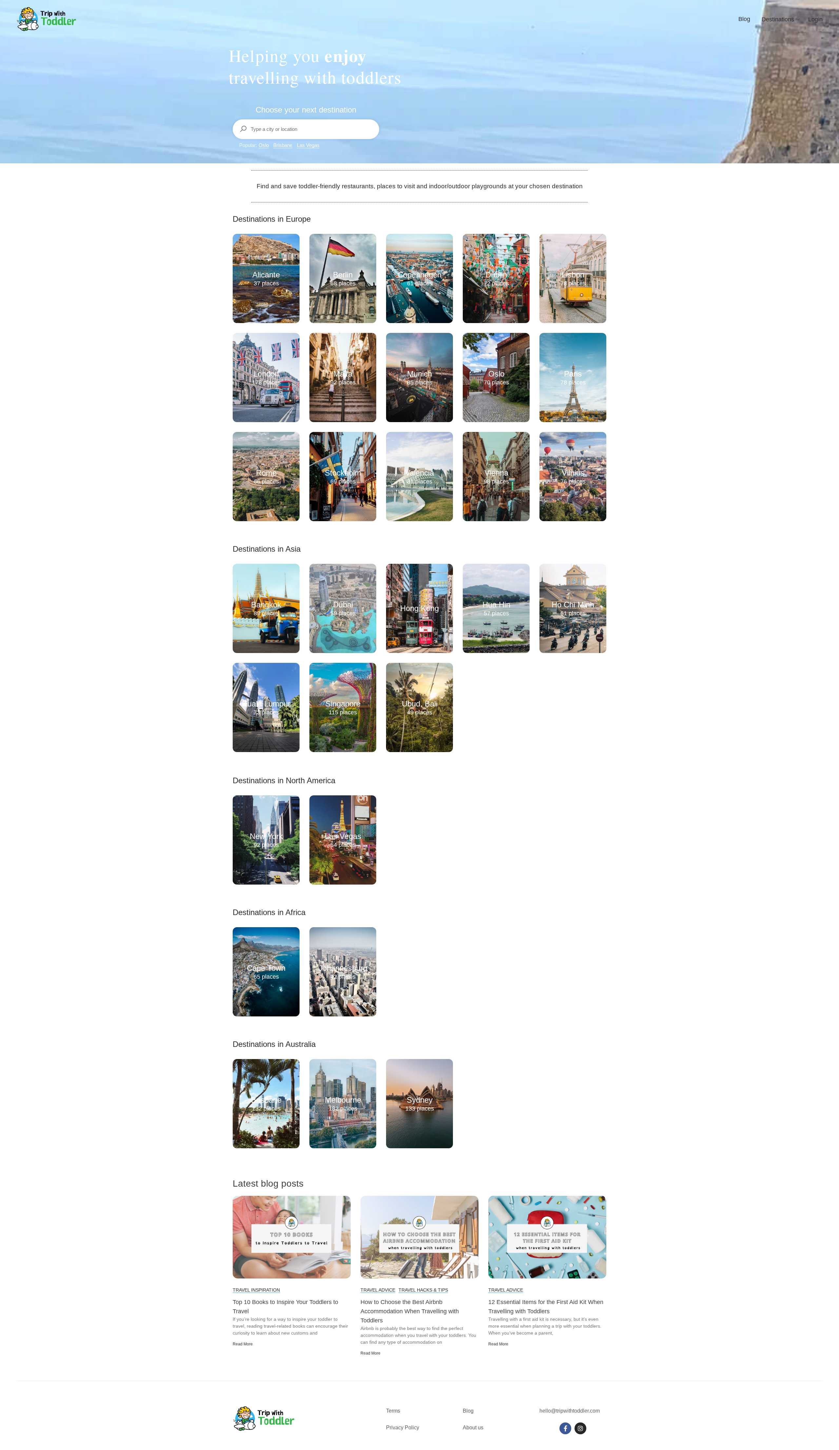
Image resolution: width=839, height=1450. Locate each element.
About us (473, 1427)
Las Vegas (308, 145)
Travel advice (378, 1290)
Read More (243, 1344)
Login (815, 19)
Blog (744, 19)
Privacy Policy (402, 1427)
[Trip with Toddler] (46, 19)
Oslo (264, 145)
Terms (393, 1411)
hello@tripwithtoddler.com (569, 1411)
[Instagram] (580, 1428)
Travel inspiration (256, 1290)
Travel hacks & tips (423, 1290)
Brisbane (282, 145)
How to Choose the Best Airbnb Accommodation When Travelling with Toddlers (410, 1311)
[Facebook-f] (565, 1428)
